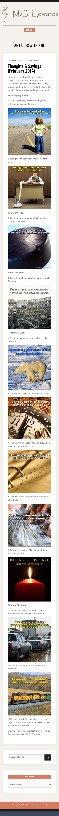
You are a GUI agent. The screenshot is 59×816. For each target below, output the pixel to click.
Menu (29, 29)
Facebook (36, 80)
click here (20, 722)
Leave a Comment (32, 60)
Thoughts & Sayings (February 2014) (24, 68)
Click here (12, 719)
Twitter (21, 80)
